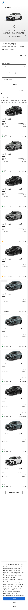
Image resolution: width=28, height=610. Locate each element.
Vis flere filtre (14, 84)
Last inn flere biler (14, 492)
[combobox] (14, 66)
